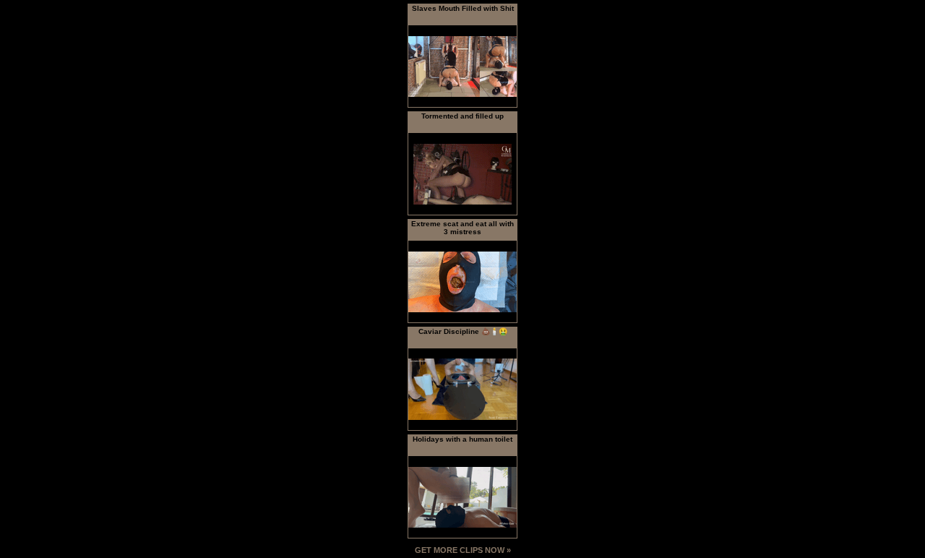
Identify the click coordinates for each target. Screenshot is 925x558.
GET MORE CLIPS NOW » (463, 550)
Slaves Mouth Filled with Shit (463, 8)
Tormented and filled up (462, 116)
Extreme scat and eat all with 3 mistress (462, 228)
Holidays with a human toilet (462, 439)
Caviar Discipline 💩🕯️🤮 (462, 331)
